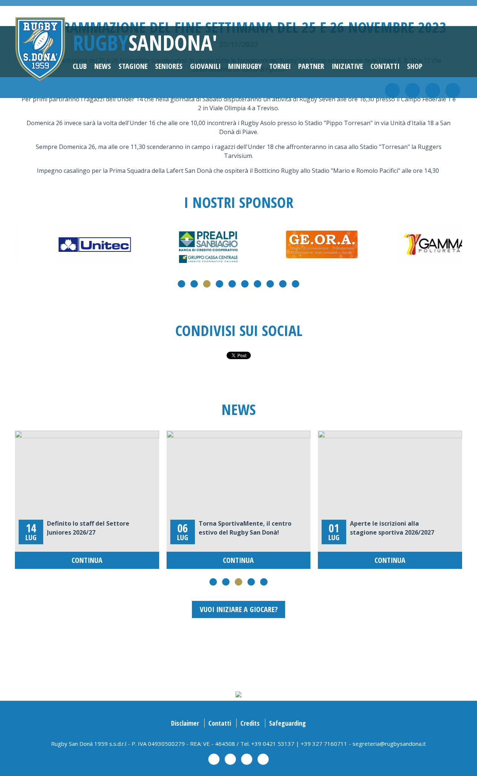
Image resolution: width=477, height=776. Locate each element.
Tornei (280, 66)
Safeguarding (287, 723)
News (102, 66)
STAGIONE (133, 66)
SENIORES (169, 66)
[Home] (40, 48)
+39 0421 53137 (272, 743)
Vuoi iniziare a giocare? (239, 609)
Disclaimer (185, 723)
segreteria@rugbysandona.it (389, 743)
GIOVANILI (205, 66)
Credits (250, 723)
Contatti (384, 66)
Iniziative (347, 66)
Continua (87, 560)
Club (80, 66)
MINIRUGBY (245, 66)
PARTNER (311, 66)
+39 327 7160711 (324, 743)
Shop (414, 66)
